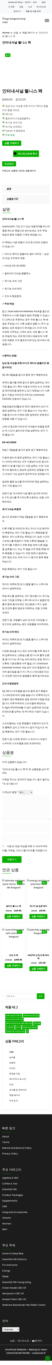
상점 (21, 6)
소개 (30, 6)
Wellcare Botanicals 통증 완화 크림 (19, 1023)
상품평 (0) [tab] (12, 199)
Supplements (9, 1200)
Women (6, 1223)
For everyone (9, 1265)
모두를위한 (10, 1027)
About (5, 1136)
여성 (11, 1084)
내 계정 (11, 6)
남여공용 (37, 1023)
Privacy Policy (10, 1153)
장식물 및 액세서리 (18, 1089)
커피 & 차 (13, 1100)
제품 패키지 (30, 170)
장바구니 (17, 11)
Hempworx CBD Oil (13, 1293)
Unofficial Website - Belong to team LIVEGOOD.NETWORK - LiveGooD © (26, 1351)
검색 (40, 996)
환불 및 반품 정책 (33, 11)
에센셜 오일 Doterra (30, 1027)
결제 (43, 2)
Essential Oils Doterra (14, 1259)
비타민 (21, 170)
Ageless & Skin (10, 1178)
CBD (11, 1052)
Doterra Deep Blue (12, 1253)
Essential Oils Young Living (16, 1282)
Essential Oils (9, 1189)
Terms (6, 1142)
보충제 (14, 170)
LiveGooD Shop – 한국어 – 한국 (22, 2)
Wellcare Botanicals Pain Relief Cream (23, 1305)
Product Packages (12, 1195)
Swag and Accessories (14, 1212)
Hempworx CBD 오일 (31, 1015)
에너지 (18, 1027)
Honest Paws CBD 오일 (14, 1019)
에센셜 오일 (14, 1073)
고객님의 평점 (10, 792)
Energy (6, 1270)
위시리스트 (41, 6)
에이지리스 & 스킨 (17, 1078)
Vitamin (6, 1218)
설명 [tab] (9, 188)
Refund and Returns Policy (17, 1148)
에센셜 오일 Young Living (15, 1031)
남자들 (12, 1057)
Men (4, 1229)
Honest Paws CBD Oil (14, 1299)
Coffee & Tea (9, 1183)
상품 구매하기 (11, 143)
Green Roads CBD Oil (14, 1015)
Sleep (5, 1276)
